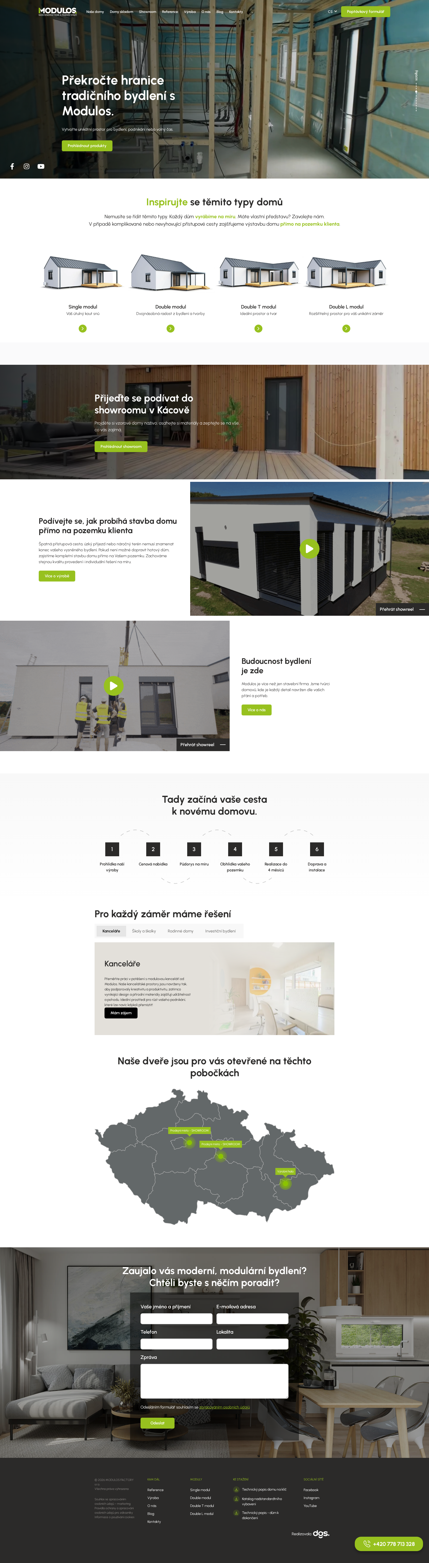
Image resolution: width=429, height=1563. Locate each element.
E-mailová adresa (236, 1307)
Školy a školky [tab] (144, 931)
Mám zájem (121, 1013)
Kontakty (236, 12)
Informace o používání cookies (114, 1517)
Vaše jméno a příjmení (165, 1307)
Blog (219, 12)
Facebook (311, 1490)
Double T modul (202, 1506)
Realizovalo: (302, 1534)
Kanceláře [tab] (111, 931)
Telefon (149, 1332)
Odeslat (157, 1423)
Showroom (147, 12)
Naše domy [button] (95, 12)
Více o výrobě (57, 576)
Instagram (311, 1498)
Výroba (190, 12)
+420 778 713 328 (394, 1544)
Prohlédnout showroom (121, 446)
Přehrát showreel (397, 609)
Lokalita (224, 1332)
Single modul (200, 1490)
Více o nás (257, 709)
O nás (206, 12)
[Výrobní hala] (285, 1183)
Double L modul (202, 1514)
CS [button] (330, 12)
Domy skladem (121, 12)
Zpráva (149, 1357)
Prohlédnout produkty (87, 145)
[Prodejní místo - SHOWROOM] (189, 1142)
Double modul (200, 1498)
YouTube (310, 1506)
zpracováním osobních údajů (224, 1407)
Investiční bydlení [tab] (220, 931)
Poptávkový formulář (365, 11)
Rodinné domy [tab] (180, 931)
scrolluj (416, 75)
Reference (170, 12)
